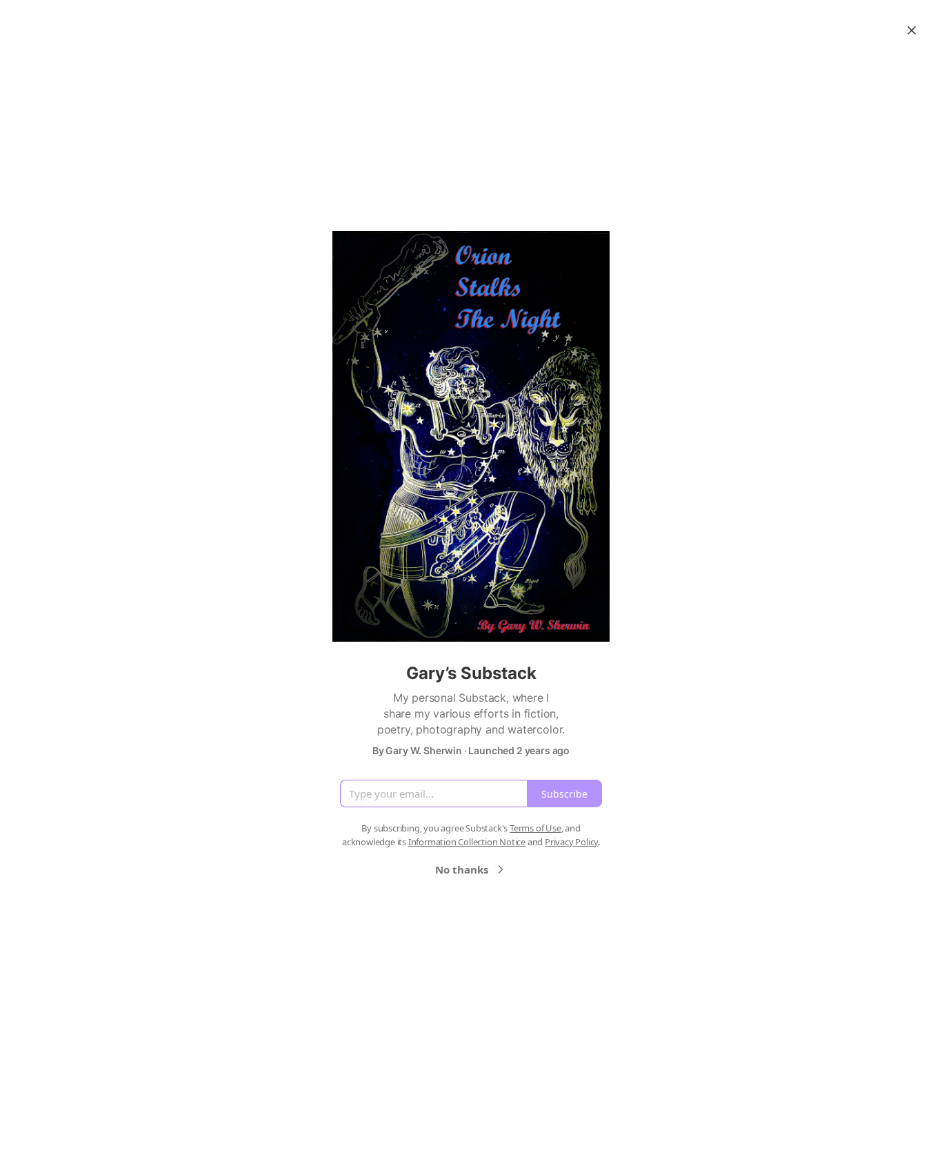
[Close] (911, 30)
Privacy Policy (571, 842)
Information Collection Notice (466, 842)
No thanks (461, 869)
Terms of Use (535, 828)
